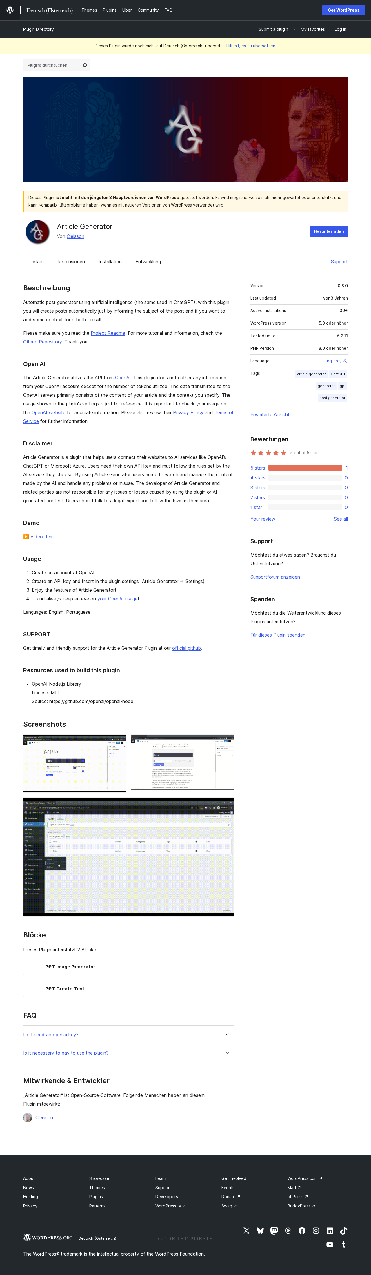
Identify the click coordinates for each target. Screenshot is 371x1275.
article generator (311, 374)
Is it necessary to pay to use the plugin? (65, 1053)
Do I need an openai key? (51, 1034)
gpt (342, 386)
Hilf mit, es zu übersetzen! (251, 45)
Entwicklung (148, 262)
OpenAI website (49, 412)
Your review (262, 519)
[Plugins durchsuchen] (84, 65)
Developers (166, 1196)
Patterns (97, 1205)
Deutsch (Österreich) (97, 1238)
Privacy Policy (188, 412)
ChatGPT (338, 374)
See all (341, 519)
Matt (294, 1187)
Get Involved (233, 1178)
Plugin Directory (38, 29)
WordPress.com (305, 1178)
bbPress (298, 1196)
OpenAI (123, 378)
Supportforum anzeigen (275, 577)
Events (227, 1187)
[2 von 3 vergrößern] (226, 742)
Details (36, 262)
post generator (332, 398)
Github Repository (42, 342)
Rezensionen (71, 262)
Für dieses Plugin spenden (277, 635)
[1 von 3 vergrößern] (118, 742)
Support (339, 262)
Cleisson (75, 236)
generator (326, 386)
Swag (229, 1205)
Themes (97, 1187)
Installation (110, 262)
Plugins (96, 1196)
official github (186, 648)
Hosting (30, 1196)
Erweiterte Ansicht (270, 414)
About (29, 1178)
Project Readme (108, 333)
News (28, 1187)
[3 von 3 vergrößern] (226, 805)
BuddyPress (302, 1205)
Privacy (30, 1205)
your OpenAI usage (117, 599)
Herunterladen (329, 231)
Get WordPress (344, 10)
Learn (160, 1178)
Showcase (99, 1178)
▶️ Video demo (40, 536)
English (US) (336, 360)
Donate (231, 1196)
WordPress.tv (170, 1205)
